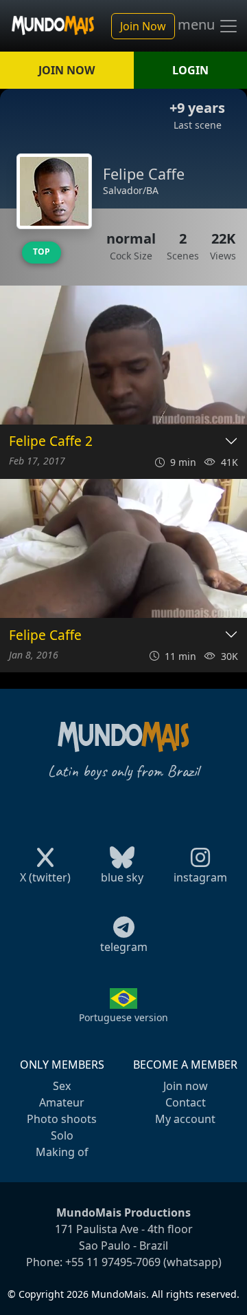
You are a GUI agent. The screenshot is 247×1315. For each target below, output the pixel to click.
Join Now (143, 26)
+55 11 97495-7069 (113, 1262)
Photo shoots (62, 1118)
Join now (185, 1085)
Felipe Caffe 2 (51, 441)
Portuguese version (123, 1017)
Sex (62, 1085)
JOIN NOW (66, 70)
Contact (185, 1102)
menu (198, 25)
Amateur (61, 1102)
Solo (62, 1135)
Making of (62, 1151)
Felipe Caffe (45, 635)
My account (185, 1118)
